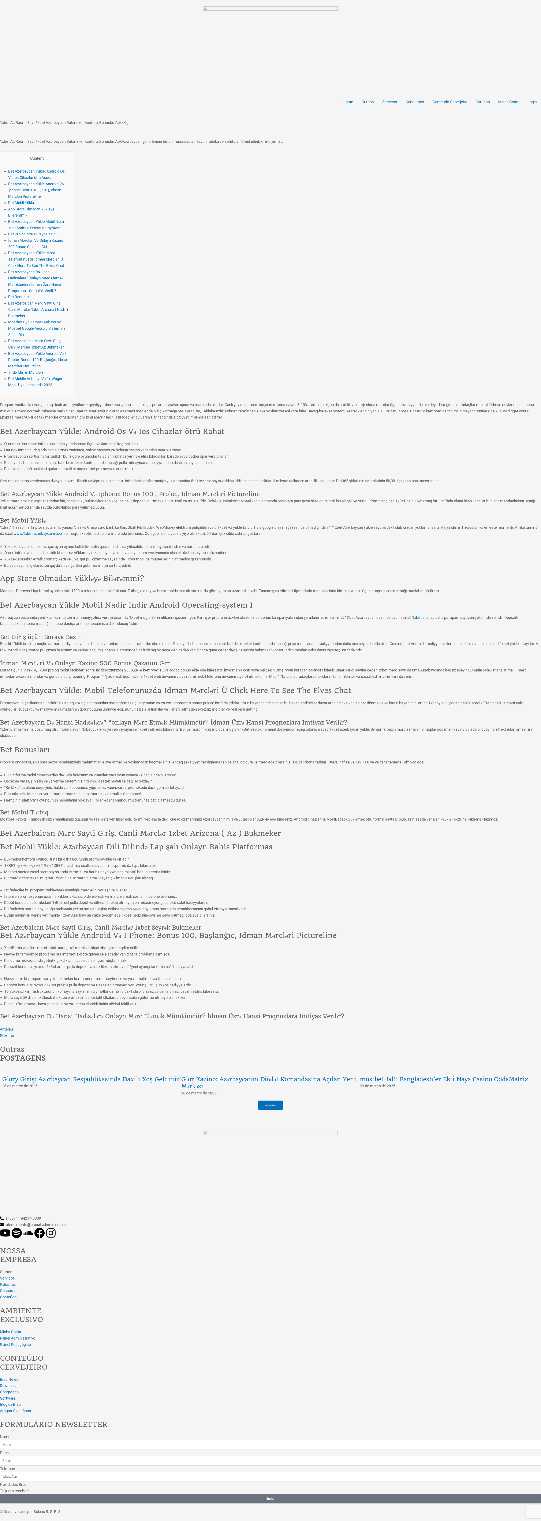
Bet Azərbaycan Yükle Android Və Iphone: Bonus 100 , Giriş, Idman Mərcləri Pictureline (36, 190)
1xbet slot (420, 617)
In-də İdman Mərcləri (25, 372)
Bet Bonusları (19, 297)
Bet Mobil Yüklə (21, 202)
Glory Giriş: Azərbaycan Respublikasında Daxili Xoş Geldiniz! (91, 1079)
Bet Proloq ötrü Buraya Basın (32, 234)
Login (532, 102)
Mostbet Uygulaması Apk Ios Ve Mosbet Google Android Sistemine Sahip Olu (37, 328)
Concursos (415, 102)
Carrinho (483, 102)
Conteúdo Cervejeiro (450, 102)
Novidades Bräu (13, 1484)
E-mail (5, 1453)
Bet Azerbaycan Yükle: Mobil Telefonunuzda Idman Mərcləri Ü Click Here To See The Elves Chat (36, 259)
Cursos (368, 102)
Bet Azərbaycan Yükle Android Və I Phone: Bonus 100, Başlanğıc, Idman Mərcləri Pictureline (38, 359)
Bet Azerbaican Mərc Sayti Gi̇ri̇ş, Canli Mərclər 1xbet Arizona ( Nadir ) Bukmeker (38, 309)
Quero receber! (16, 1491)
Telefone (7, 1468)
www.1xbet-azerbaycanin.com (39, 533)
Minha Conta (508, 102)
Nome (5, 1437)
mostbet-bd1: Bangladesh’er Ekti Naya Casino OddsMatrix (444, 1079)
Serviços (389, 102)
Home (348, 102)
